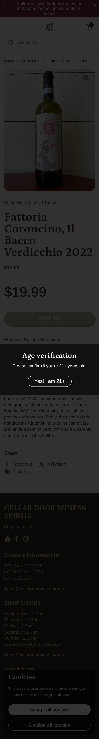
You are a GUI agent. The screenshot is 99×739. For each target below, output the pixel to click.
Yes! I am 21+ (49, 381)
